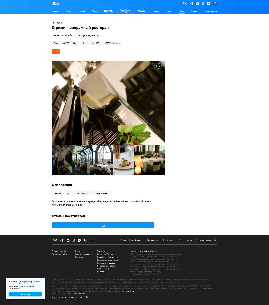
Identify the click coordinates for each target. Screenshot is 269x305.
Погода (156, 11)
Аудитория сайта (59, 254)
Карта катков (152, 240)
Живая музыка (101, 193)
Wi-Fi (69, 193)
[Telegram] (191, 3)
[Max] (197, 3)
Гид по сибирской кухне (131, 240)
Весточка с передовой (206, 240)
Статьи (69, 11)
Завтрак (57, 193)
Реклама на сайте (59, 251)
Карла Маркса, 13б (91, 43)
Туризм (169, 11)
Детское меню (83, 193)
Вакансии (79, 257)
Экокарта (101, 251)
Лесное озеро (186, 240)
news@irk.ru (128, 291)
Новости (55, 11)
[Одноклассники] (203, 3)
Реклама (195, 11)
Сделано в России (105, 254)
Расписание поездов (106, 263)
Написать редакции (83, 254)
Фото (94, 11)
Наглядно (101, 271)
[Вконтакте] (185, 3)
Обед (182, 11)
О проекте (79, 251)
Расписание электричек (107, 260)
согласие (27, 286)
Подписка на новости (106, 266)
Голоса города (169, 240)
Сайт (56, 51)
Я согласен (25, 294)
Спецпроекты (211, 11)
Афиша (82, 11)
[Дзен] (208, 3)
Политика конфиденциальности (144, 251)
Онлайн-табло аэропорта (108, 257)
